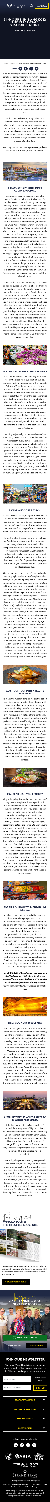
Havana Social (18, 611)
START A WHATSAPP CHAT (27, 1338)
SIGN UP (40, 1388)
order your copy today (16, 1282)
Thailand (25, 73)
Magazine (12, 63)
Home (6, 63)
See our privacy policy (40, 1379)
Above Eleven (12, 643)
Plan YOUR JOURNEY (42, 6)
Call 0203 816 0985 (37, 1345)
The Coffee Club (34, 724)
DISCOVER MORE (25, 1428)
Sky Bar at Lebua (37, 1134)
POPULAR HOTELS (25, 1418)
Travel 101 (19, 30)
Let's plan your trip (13, 1345)
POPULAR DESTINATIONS (25, 1409)
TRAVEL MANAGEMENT (25, 1400)
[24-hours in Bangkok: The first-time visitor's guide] (36, 69)
